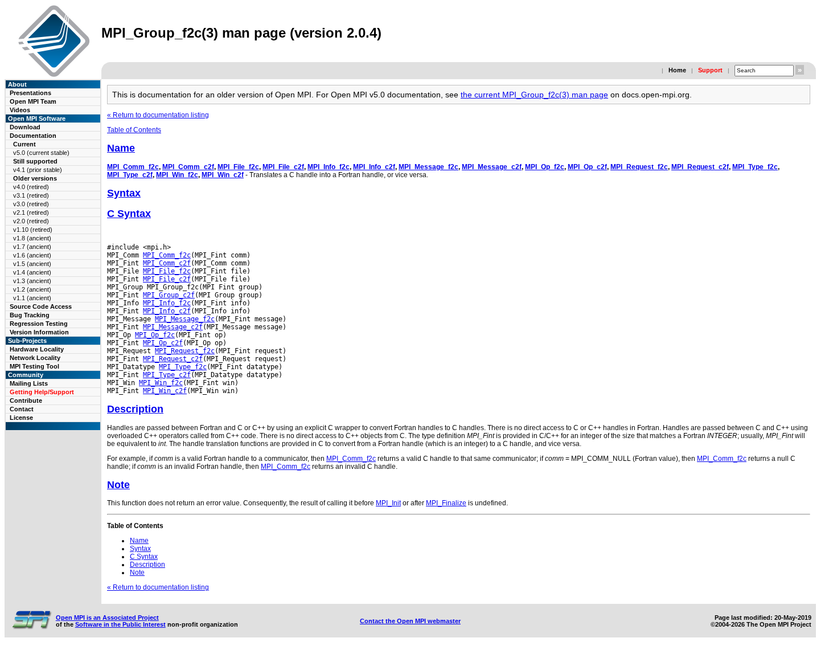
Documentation (33, 135)
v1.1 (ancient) (32, 298)
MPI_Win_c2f (223, 175)
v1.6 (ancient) (32, 255)
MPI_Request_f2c (639, 167)
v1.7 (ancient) (32, 246)
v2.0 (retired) (31, 221)
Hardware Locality (37, 349)
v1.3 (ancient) (32, 280)
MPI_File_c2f (283, 167)
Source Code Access (41, 306)
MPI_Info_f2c (328, 167)
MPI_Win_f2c (177, 175)
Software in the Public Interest (120, 624)
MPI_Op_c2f (587, 167)
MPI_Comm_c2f (188, 167)
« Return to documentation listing (158, 115)
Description (135, 409)
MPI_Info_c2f (374, 167)
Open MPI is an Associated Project (107, 617)
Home (677, 70)
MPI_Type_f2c (755, 167)
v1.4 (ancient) (32, 272)
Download (25, 127)
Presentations (30, 92)
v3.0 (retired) (31, 204)
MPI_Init (388, 503)
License (21, 417)
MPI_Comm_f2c (133, 167)
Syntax (124, 193)
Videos (20, 110)
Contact (22, 409)
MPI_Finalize (446, 503)
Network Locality (35, 357)
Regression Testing (39, 323)
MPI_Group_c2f (169, 295)
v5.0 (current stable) (41, 152)
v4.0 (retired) (31, 186)
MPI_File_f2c (238, 167)
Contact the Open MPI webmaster (410, 621)
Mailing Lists (29, 383)
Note (118, 484)
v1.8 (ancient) (32, 238)
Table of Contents (134, 130)
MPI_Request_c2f (700, 167)
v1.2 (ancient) (32, 289)
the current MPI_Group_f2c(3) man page (534, 94)
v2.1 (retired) (31, 212)
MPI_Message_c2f (492, 167)
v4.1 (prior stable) (37, 169)
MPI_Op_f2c (544, 167)
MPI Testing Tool (34, 366)
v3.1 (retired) (31, 195)
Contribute (26, 400)
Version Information (39, 332)
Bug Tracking (30, 315)
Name (121, 148)
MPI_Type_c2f (130, 175)
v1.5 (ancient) (32, 263)
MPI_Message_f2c (428, 167)
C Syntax (129, 213)
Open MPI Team (33, 101)
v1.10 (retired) (32, 229)
